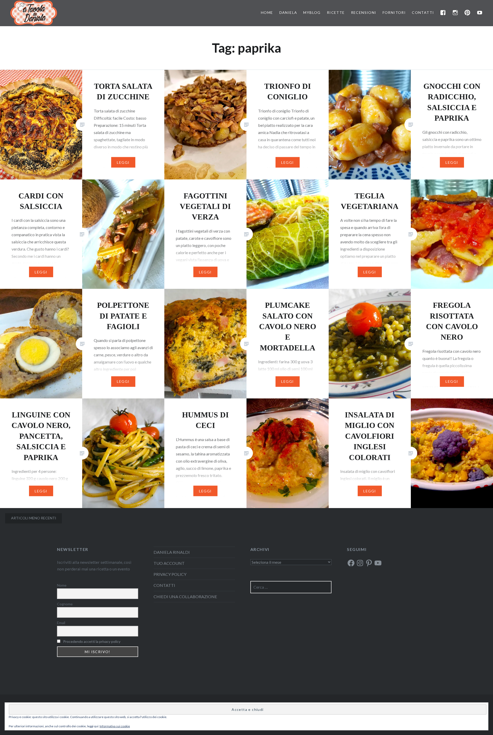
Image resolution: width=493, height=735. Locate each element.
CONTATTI (423, 12)
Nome (62, 585)
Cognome (65, 604)
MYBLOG (311, 12)
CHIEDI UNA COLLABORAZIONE (185, 596)
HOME (267, 12)
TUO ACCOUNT (169, 563)
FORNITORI (394, 12)
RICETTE (336, 12)
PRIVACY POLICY (170, 574)
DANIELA (288, 12)
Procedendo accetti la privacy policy (91, 641)
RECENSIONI (363, 12)
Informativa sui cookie (115, 726)
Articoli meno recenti (33, 518)
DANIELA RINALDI (172, 552)
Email (61, 623)
